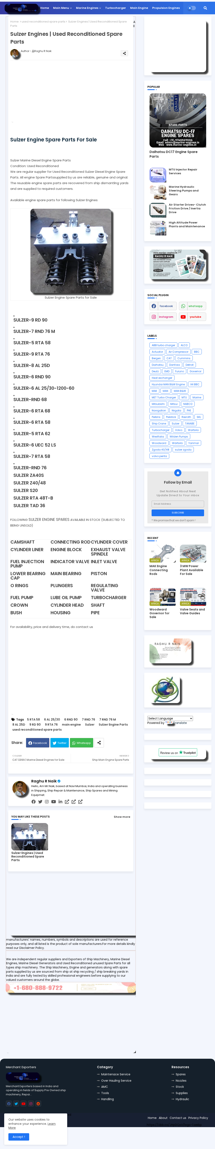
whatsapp (196, 306)
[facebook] (33, 802)
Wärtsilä (177, 443)
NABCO (187, 404)
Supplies (182, 1093)
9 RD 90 (35, 725)
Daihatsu (158, 365)
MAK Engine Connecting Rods (158, 570)
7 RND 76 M (107, 720)
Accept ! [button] (19, 1137)
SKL (199, 417)
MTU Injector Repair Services (183, 171)
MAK (154, 391)
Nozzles (181, 1081)
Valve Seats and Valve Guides (192, 611)
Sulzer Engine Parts (113, 725)
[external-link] (67, 802)
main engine (71, 725)
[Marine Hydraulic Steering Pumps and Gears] (157, 192)
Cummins (183, 358)
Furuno (179, 371)
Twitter (62, 743)
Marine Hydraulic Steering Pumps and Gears (184, 190)
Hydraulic (182, 1099)
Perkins (156, 417)
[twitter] (40, 802)
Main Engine (139, 8)
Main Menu (61, 8)
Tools (105, 1093)
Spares (181, 1074)
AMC (104, 1087)
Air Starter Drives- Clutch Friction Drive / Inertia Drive (187, 208)
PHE (189, 410)
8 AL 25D (18, 725)
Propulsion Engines (166, 8)
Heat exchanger (162, 378)
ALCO (184, 345)
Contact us (178, 1118)
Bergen (156, 358)
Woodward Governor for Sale (159, 613)
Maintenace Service (115, 1074)
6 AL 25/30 (52, 720)
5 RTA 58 (33, 720)
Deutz (155, 371)
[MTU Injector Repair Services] (157, 175)
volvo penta (159, 456)
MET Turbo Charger (164, 397)
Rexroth (186, 417)
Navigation (159, 410)
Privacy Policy (198, 1118)
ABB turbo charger (163, 345)
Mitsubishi (158, 404)
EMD (166, 371)
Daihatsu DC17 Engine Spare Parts (173, 154)
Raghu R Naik (44, 781)
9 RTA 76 (51, 725)
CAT (169, 358)
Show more (122, 817)
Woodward (159, 443)
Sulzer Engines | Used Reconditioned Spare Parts (27, 856)
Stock (180, 1087)
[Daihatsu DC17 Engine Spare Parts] (177, 120)
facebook (166, 306)
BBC (196, 352)
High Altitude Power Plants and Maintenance (187, 224)
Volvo (178, 430)
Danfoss (174, 365)
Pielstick (171, 417)
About (163, 1118)
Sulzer (89, 725)
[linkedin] (60, 802)
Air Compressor (178, 352)
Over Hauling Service (116, 1081)
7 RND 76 (88, 720)
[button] (205, 8)
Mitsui (174, 404)
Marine (197, 397)
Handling (107, 1099)
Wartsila (193, 430)
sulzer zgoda (183, 449)
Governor (195, 371)
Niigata (176, 410)
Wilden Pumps (179, 436)
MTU (184, 397)
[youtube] (53, 802)
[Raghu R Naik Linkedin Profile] (164, 702)
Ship (81, 1122)
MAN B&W (180, 391)
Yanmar (193, 443)
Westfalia (158, 436)
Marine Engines (87, 8)
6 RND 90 (71, 720)
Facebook (40, 743)
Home (44, 8)
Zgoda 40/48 (160, 449)
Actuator (157, 352)
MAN (165, 391)
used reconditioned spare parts (43, 22)
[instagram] (47, 802)
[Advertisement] (77, 92)
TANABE (189, 423)
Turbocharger (115, 8)
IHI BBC (194, 384)
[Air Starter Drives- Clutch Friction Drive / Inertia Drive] (157, 210)
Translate (180, 723)
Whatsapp (84, 743)
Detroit (190, 365)
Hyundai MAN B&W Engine (168, 384)
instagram (166, 317)
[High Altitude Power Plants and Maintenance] (157, 228)
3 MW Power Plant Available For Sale (191, 570)
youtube (195, 317)
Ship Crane (159, 423)
